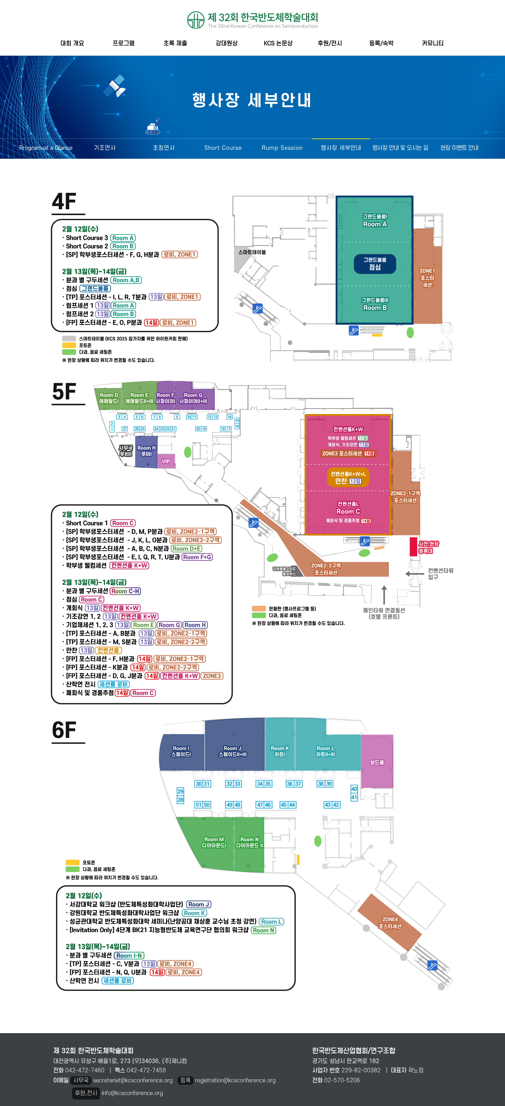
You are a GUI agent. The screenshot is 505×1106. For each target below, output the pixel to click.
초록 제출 (175, 43)
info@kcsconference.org (132, 1093)
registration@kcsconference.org (235, 1080)
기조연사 (105, 148)
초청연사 (164, 148)
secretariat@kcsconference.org (132, 1080)
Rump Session (282, 148)
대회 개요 (72, 43)
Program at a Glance (45, 148)
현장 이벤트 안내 (459, 148)
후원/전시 (330, 43)
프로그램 (124, 43)
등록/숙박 (381, 43)
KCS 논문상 (278, 43)
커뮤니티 (433, 43)
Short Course (223, 148)
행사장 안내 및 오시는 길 (400, 148)
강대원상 (227, 43)
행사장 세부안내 (341, 148)
